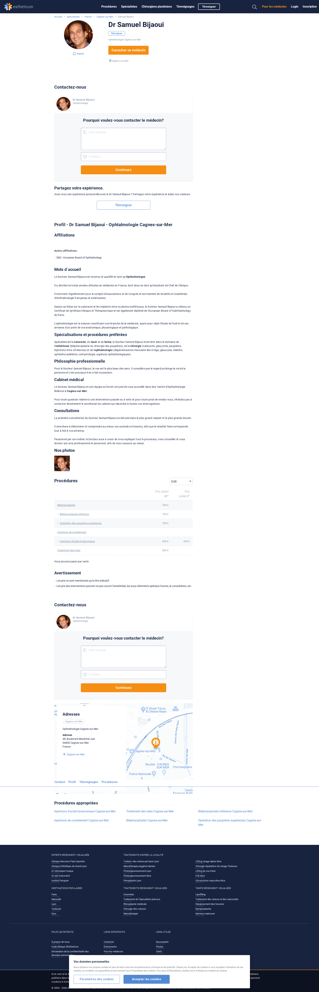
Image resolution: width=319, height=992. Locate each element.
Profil (72, 782)
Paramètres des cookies (97, 979)
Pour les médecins (274, 6)
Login (294, 6)
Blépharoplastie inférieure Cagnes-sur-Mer (225, 811)
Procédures (109, 6)
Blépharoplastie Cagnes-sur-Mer (147, 820)
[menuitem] (109, 6)
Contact (59, 782)
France (88, 16)
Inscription (310, 6)
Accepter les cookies (146, 979)
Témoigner (209, 6)
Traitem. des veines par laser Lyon (141, 861)
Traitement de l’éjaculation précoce (142, 899)
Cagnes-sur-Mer (105, 16)
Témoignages (185, 6)
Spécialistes (129, 6)
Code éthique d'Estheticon (65, 946)
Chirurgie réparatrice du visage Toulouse (216, 866)
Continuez (123, 170)
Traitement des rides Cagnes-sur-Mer (150, 811)
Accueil (58, 16)
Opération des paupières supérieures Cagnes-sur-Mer (230, 823)
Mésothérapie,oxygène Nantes (139, 866)
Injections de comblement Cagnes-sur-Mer (81, 820)
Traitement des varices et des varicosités (217, 899)
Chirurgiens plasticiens (157, 6)
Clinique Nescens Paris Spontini (68, 861)
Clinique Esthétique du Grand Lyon (69, 866)
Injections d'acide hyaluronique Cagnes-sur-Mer (85, 811)
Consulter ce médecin (129, 50)
